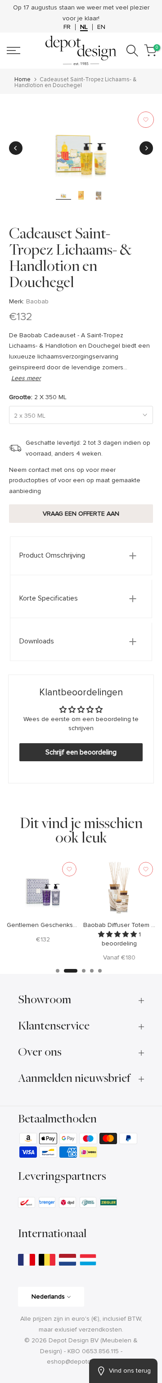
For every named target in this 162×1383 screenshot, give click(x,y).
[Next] (146, 148)
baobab (37, 301)
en (101, 27)
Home (22, 80)
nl (84, 27)
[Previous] (15, 148)
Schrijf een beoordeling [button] (81, 752)
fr (67, 27)
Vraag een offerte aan (81, 513)
